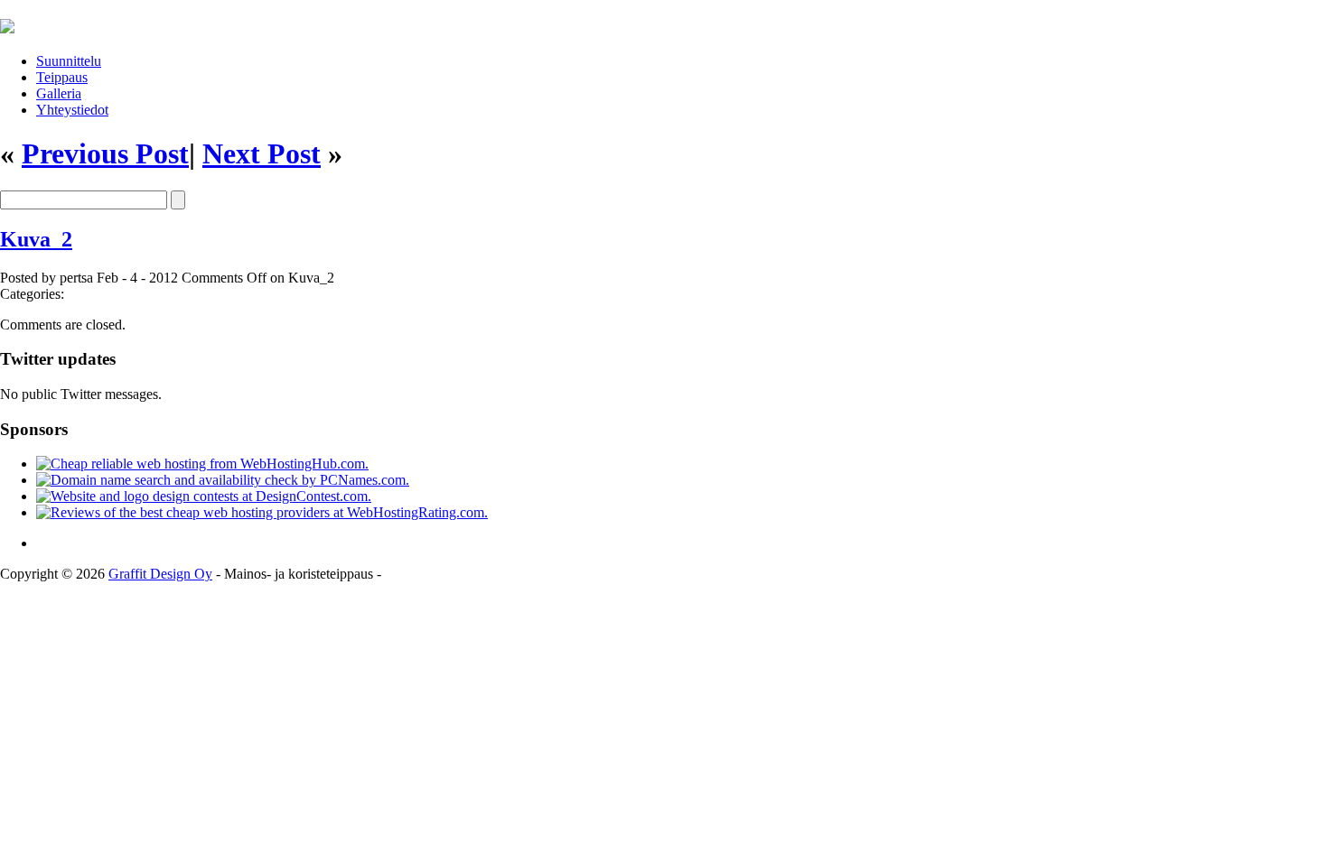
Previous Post (105, 153)
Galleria (58, 93)
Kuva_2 (36, 239)
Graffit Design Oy (160, 573)
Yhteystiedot (72, 109)
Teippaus (62, 77)
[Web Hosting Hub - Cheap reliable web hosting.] (202, 463)
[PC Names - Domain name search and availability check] (222, 479)
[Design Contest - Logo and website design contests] (203, 496)
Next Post (261, 153)
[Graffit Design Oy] (7, 23)
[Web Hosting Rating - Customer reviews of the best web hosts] (262, 512)
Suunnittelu (68, 61)
